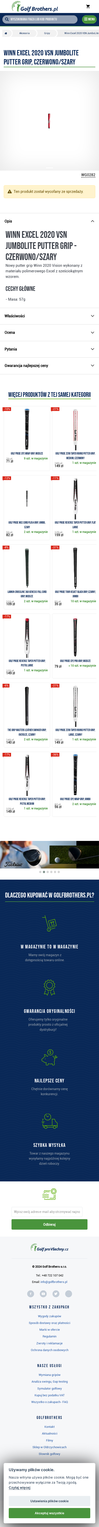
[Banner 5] (55, 872)
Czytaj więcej (19, 1487)
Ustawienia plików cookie (49, 1501)
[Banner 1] (40, 872)
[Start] (7, 33)
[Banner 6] (59, 872)
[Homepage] (35, 6)
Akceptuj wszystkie (49, 1513)
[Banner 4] (51, 872)
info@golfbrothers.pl (54, 1282)
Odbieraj (49, 1224)
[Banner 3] (48, 872)
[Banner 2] (44, 872)
